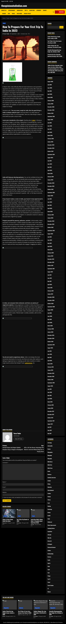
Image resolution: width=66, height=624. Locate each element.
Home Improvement (52, 525)
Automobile (50, 446)
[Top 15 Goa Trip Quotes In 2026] (23, 513)
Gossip (49, 512)
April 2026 (50, 94)
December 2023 (51, 183)
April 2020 (50, 322)
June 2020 (50, 316)
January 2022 (50, 256)
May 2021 (49, 281)
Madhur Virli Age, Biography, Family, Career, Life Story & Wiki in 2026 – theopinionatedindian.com (55, 67)
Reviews (49, 557)
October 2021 (50, 265)
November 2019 (51, 338)
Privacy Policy (27, 13)
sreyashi (36, 616)
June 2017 (50, 430)
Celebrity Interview (52, 477)
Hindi (49, 519)
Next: (34, 448)
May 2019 (50, 357)
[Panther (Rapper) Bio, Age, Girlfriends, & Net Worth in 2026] (41, 604)
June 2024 (50, 164)
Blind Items (32, 10)
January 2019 (50, 370)
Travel (13, 13)
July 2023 (50, 199)
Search (49, 23)
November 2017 (51, 414)
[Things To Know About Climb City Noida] (9, 513)
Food (49, 503)
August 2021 (50, 272)
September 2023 (51, 192)
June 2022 (50, 240)
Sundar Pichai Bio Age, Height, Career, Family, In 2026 (8, 612)
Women (49, 592)
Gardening (50, 509)
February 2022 (51, 253)
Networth (39, 10)
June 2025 (50, 126)
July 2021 (49, 275)
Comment (5, 462)
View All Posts (18, 439)
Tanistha (19, 522)
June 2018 (50, 392)
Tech (9, 13)
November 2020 (51, 300)
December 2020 (51, 297)
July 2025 (50, 123)
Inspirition (50, 531)
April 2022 (50, 246)
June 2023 (50, 202)
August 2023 (50, 195)
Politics (49, 550)
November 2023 (51, 186)
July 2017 (49, 427)
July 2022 (50, 237)
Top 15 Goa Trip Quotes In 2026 (23, 520)
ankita (33, 524)
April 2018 (50, 398)
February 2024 (51, 176)
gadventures (28, 363)
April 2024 (50, 170)
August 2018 (50, 386)
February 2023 (51, 215)
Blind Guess (50, 462)
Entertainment (11, 10)
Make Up (49, 538)
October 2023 (50, 189)
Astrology (50, 442)
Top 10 (26, 10)
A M (4, 616)
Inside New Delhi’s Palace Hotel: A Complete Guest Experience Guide (37, 521)
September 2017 (51, 421)
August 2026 (50, 81)
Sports (49, 563)
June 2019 (50, 354)
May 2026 (50, 91)
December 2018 (51, 373)
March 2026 (50, 97)
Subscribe (61, 12)
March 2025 (50, 135)
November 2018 (51, 376)
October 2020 (50, 303)
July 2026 (50, 84)
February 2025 (51, 138)
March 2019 (50, 364)
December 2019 (51, 335)
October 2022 (50, 227)
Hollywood (50, 522)
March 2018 (50, 402)
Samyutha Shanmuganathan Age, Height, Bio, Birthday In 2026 (56, 612)
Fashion (49, 493)
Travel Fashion (50, 585)
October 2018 (50, 379)
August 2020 (50, 310)
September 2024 (51, 154)
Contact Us (3, 10)
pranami (5, 522)
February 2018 (51, 405)
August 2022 (50, 234)
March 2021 (50, 287)
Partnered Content (51, 547)
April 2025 (50, 132)
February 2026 (51, 100)
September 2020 (51, 306)
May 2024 (50, 167)
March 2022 (50, 249)
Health (49, 515)
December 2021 (51, 259)
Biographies (20, 10)
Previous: (13, 447)
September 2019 (51, 344)
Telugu (49, 576)
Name (4, 482)
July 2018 (49, 389)
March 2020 (50, 325)
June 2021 (50, 278)
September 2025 (51, 116)
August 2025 (50, 119)
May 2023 (50, 205)
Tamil (49, 569)
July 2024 (50, 161)
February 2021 (51, 291)
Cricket (4, 13)
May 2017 (49, 433)
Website (5, 492)
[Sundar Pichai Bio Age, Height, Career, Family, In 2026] (10, 604)
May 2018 (49, 395)
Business (49, 474)
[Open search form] (53, 12)
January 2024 (50, 180)
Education (50, 487)
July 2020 (50, 313)
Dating (49, 484)
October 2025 (50, 113)
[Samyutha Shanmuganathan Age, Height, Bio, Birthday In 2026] (56, 604)
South (49, 560)
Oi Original (50, 544)
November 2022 (51, 224)
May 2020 (50, 319)
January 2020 (50, 332)
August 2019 (50, 348)
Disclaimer (19, 13)
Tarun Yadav (6, 33)
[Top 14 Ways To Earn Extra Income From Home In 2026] (25, 604)
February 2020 (51, 329)
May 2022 (50, 243)
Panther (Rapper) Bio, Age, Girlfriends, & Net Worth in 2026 (40, 612)
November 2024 (51, 148)
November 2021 (51, 262)
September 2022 (51, 230)
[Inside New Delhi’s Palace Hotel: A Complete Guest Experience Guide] (37, 513)
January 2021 (50, 294)
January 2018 (50, 408)
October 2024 (50, 151)
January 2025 (50, 142)
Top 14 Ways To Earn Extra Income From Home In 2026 (24, 612)
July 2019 (50, 351)
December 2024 (51, 145)
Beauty (49, 449)
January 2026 (50, 104)
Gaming (49, 506)
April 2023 (50, 208)
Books (49, 471)
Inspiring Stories (51, 528)
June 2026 (50, 88)
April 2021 (50, 284)
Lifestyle (49, 534)
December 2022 (51, 221)
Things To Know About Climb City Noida (8, 520)
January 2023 (50, 218)
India (33, 120)
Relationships (50, 554)
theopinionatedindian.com (14, 5)
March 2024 (50, 173)
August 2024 (50, 157)
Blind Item (50, 465)
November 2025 (51, 110)
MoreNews (53, 622)
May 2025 (50, 129)
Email (4, 487)
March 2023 (50, 211)
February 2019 (51, 367)
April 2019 (50, 360)
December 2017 (51, 411)
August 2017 (50, 424)
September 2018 (51, 383)
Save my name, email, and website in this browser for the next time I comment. (23, 497)
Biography (50, 455)
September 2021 (51, 268)
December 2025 (51, 107)
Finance (45, 10)
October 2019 (50, 341)
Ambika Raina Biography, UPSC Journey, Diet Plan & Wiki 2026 (55, 70)
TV (48, 588)
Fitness (49, 500)
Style (49, 566)
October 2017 (50, 417)
